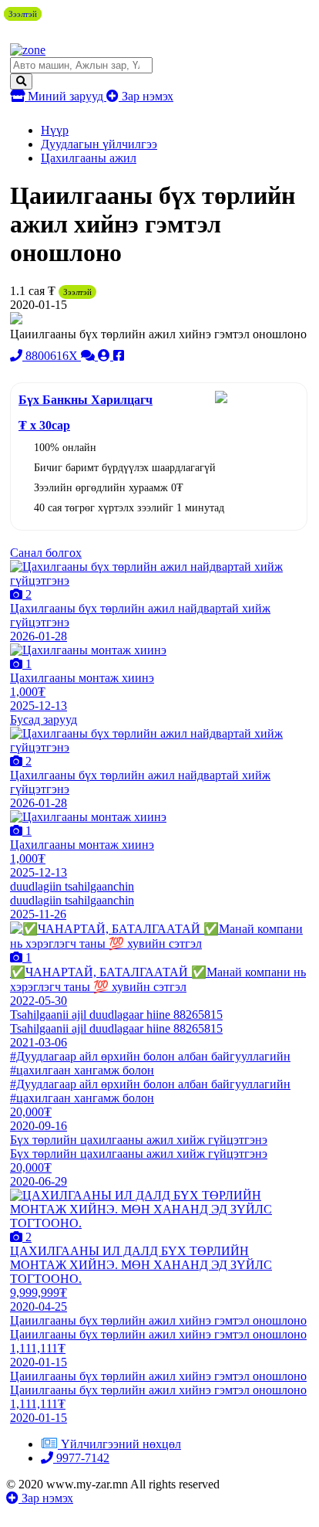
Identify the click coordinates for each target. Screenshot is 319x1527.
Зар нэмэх (146, 96)
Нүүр (55, 130)
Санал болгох (46, 552)
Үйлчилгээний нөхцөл (121, 1444)
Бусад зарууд (43, 719)
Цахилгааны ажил (88, 158)
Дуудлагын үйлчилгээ (99, 144)
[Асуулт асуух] (89, 355)
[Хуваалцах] (118, 355)
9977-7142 (81, 1457)
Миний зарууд (65, 96)
